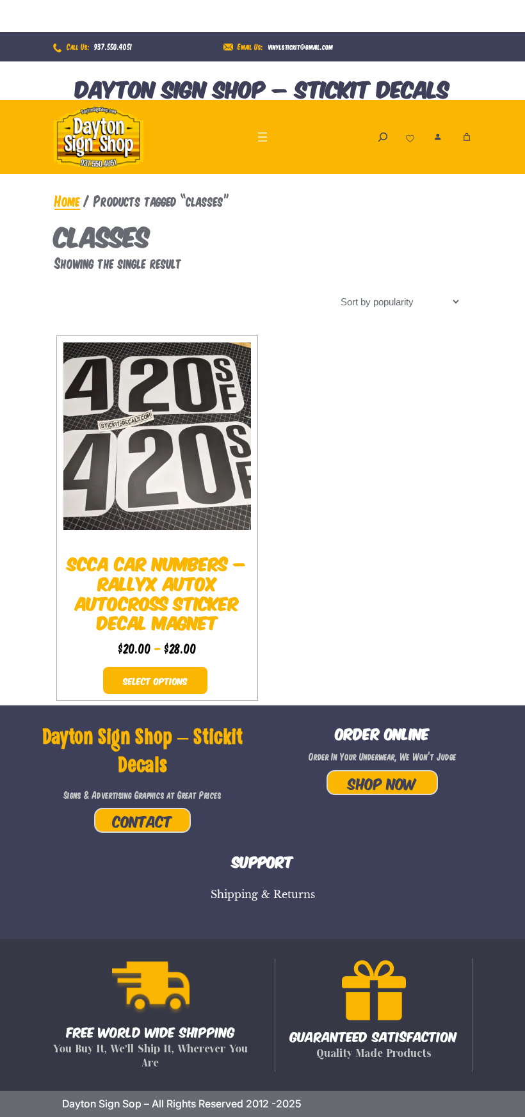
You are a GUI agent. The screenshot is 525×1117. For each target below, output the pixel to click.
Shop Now (382, 782)
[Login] (438, 137)
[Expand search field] (383, 136)
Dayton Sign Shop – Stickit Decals (262, 87)
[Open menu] (262, 137)
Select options (155, 680)
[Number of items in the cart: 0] (466, 137)
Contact (142, 820)
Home (67, 200)
